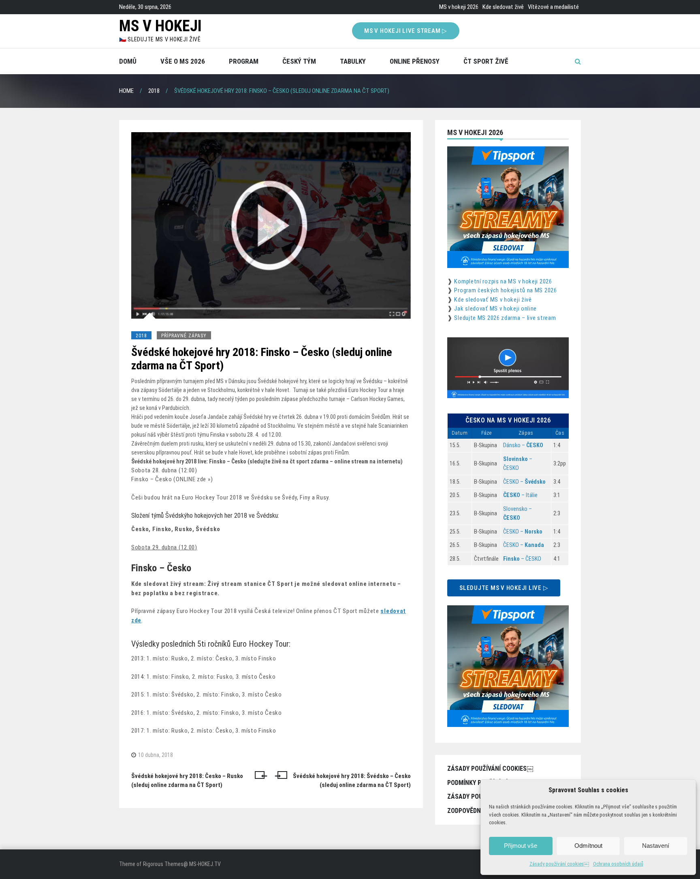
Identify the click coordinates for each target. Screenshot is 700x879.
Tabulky (353, 61)
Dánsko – (523, 445)
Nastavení (655, 845)
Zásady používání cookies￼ (559, 864)
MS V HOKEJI (160, 26)
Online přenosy (415, 61)
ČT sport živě (485, 61)
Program (243, 61)
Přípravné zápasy (184, 336)
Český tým (299, 61)
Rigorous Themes (163, 864)
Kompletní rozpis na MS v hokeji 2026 (503, 281)
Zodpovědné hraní (475, 811)
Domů (128, 61)
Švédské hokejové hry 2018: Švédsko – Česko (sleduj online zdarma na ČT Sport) (352, 780)
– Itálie (520, 495)
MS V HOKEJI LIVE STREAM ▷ (405, 30)
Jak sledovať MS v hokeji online (495, 308)
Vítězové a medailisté (553, 7)
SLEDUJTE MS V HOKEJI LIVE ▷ (503, 588)
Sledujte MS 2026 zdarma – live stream (505, 318)
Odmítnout (588, 845)
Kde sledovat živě (503, 7)
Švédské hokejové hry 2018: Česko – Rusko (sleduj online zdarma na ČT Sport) (187, 780)
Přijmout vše (520, 845)
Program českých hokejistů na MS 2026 (505, 290)
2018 (141, 336)
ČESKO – (524, 481)
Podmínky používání (477, 783)
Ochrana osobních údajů (618, 864)
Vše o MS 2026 (182, 61)
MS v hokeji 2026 (458, 7)
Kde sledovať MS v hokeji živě (492, 299)
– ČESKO (522, 558)
